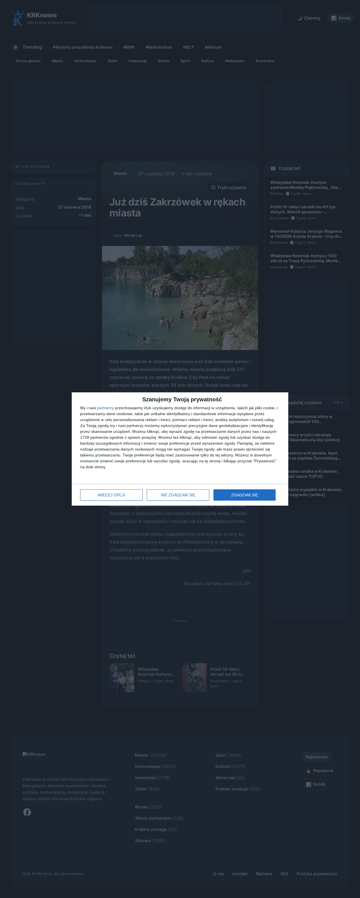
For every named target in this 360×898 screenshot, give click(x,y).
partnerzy (105, 408)
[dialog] (180, 449)
